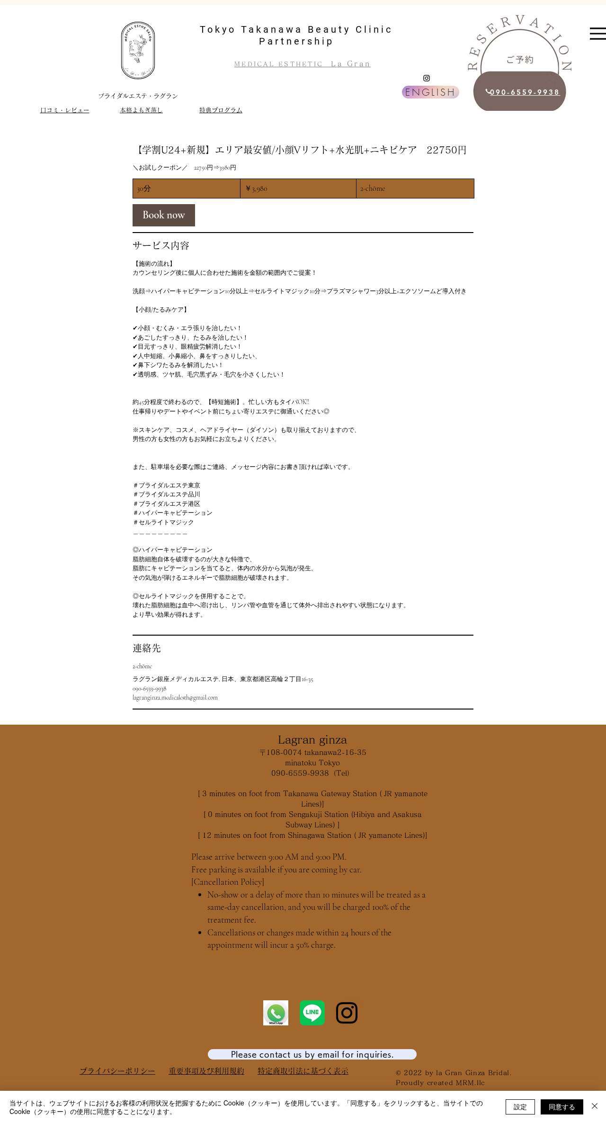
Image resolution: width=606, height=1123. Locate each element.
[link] (164, 215)
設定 (520, 1106)
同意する (562, 1106)
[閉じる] (594, 1106)
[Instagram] (426, 78)
